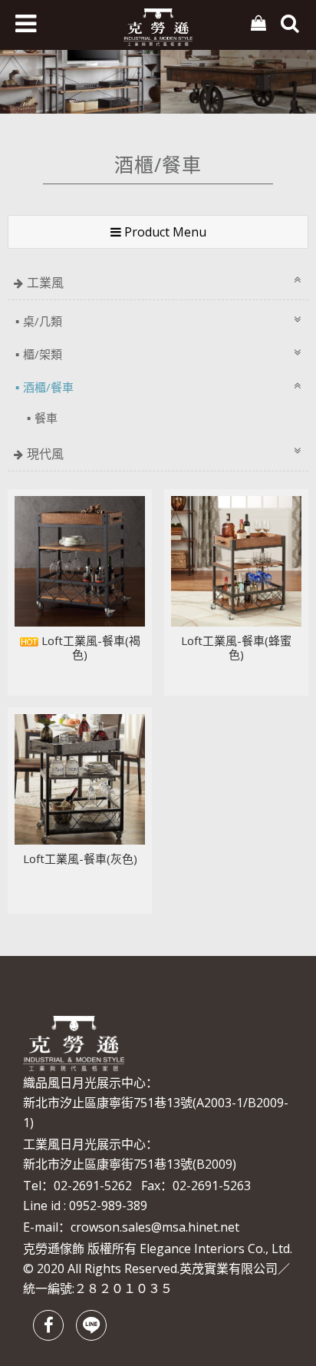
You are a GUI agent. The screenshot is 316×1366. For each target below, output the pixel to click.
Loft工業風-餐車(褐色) (89, 647)
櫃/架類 (42, 354)
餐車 (46, 417)
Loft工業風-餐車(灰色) (80, 858)
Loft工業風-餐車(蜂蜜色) (236, 647)
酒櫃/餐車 (48, 387)
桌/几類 (42, 321)
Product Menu (163, 231)
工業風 (45, 282)
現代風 (45, 453)
